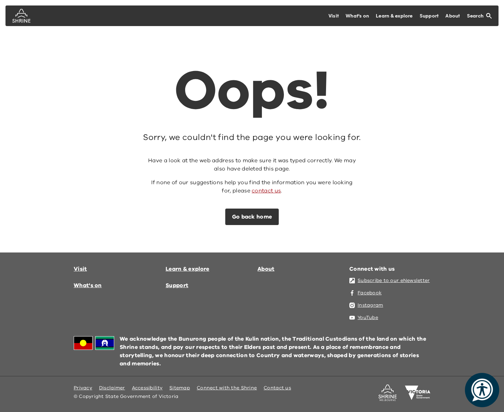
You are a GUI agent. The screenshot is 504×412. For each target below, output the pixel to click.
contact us (266, 191)
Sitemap (179, 388)
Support (177, 285)
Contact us (277, 388)
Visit (80, 269)
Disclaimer (112, 388)
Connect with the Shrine (227, 388)
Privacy (83, 388)
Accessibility (147, 388)
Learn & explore (187, 269)
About (266, 269)
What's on (88, 285)
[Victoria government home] (417, 393)
